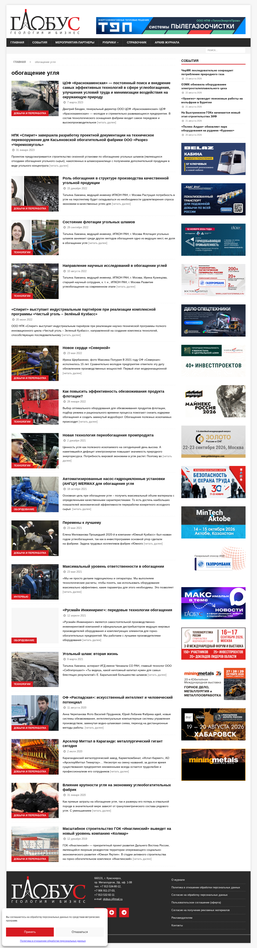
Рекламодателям (181, 917)
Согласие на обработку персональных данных (199, 894)
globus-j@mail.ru (112, 899)
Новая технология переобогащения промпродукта (108, 435)
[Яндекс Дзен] (111, 912)
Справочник (137, 42)
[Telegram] (124, 912)
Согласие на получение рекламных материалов (200, 910)
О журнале (178, 879)
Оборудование (24, 509)
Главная (17, 42)
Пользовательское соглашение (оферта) (196, 902)
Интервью (21, 596)
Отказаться (80, 932)
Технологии (22, 252)
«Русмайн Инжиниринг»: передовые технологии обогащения (117, 610)
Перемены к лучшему (82, 523)
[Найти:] (225, 50)
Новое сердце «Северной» (86, 348)
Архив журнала (167, 42)
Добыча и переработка (30, 113)
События (39, 42)
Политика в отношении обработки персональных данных (53, 941)
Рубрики (109, 42)
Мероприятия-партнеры (74, 42)
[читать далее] (106, 122)
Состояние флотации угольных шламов (99, 222)
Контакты (177, 925)
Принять (30, 932)
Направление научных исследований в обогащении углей (115, 266)
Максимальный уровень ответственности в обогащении (113, 566)
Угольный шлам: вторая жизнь (90, 654)
